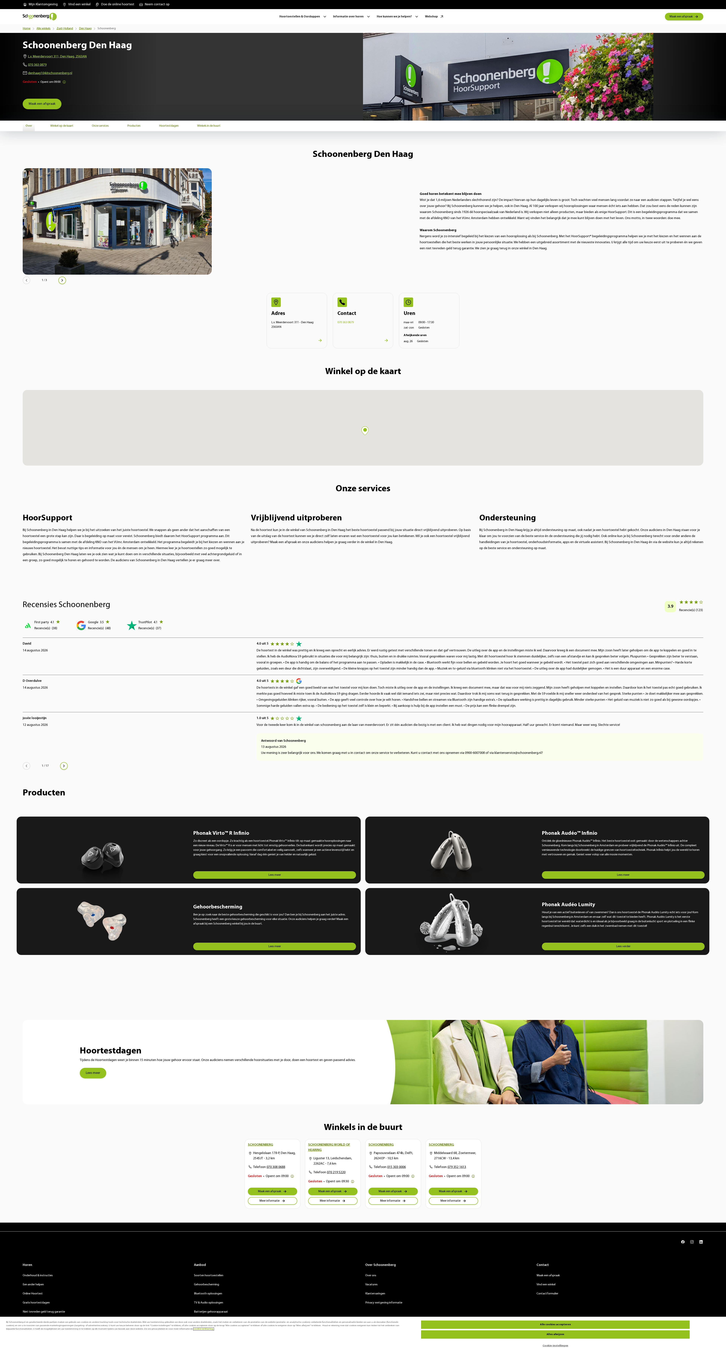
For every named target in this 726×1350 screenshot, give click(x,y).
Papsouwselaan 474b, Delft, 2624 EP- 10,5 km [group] (393, 1156)
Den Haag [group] (85, 28)
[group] (40, 4)
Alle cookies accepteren (555, 1324)
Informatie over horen (348, 16)
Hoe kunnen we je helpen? (394, 16)
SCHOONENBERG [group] (260, 1145)
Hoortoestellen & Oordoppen (299, 16)
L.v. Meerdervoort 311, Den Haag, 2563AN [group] (57, 56)
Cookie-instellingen (555, 1345)
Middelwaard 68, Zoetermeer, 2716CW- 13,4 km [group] (455, 1156)
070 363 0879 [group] (37, 65)
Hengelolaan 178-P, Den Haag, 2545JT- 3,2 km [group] (274, 1156)
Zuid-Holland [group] (65, 28)
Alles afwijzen (555, 1334)
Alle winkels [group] (43, 28)
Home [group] (26, 28)
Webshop (431, 16)
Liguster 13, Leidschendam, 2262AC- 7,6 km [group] (332, 1161)
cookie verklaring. (204, 1329)
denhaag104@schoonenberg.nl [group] (50, 73)
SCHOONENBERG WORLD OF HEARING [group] (329, 1147)
